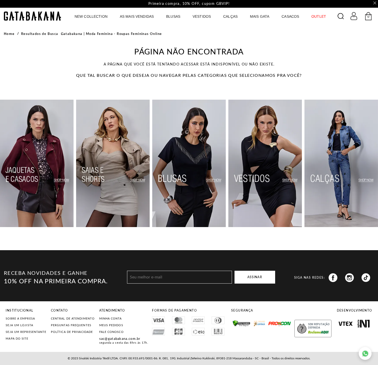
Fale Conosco (111, 332)
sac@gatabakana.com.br (120, 339)
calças (230, 16)
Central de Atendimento (73, 318)
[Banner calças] (341, 163)
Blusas (173, 16)
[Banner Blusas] (189, 163)
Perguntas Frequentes (71, 325)
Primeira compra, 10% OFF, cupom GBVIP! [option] (189, 4)
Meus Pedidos (111, 325)
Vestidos (202, 16)
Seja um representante (26, 332)
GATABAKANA (32, 16)
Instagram (349, 277)
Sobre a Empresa (20, 318)
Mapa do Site (17, 338)
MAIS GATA (259, 16)
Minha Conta (110, 318)
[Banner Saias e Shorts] (113, 163)
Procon (274, 321)
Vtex (346, 323)
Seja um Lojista (19, 325)
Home (9, 34)
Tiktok (366, 277)
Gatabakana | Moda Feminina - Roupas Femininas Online (111, 34)
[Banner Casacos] (37, 163)
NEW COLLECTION (91, 16)
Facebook (333, 277)
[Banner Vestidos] (265, 163)
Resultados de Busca (39, 34)
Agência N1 (363, 323)
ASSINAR (254, 277)
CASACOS (290, 16)
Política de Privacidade (72, 332)
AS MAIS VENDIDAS (137, 16)
